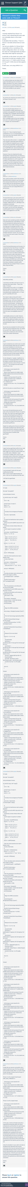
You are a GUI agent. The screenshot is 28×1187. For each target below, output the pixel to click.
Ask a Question (11, 10)
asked (3, 27)
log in (9, 1175)
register (16, 1175)
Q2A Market (9, 1184)
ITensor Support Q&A (13, 3)
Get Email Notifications (6, 1183)
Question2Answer (9, 1185)
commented (5, 77)
